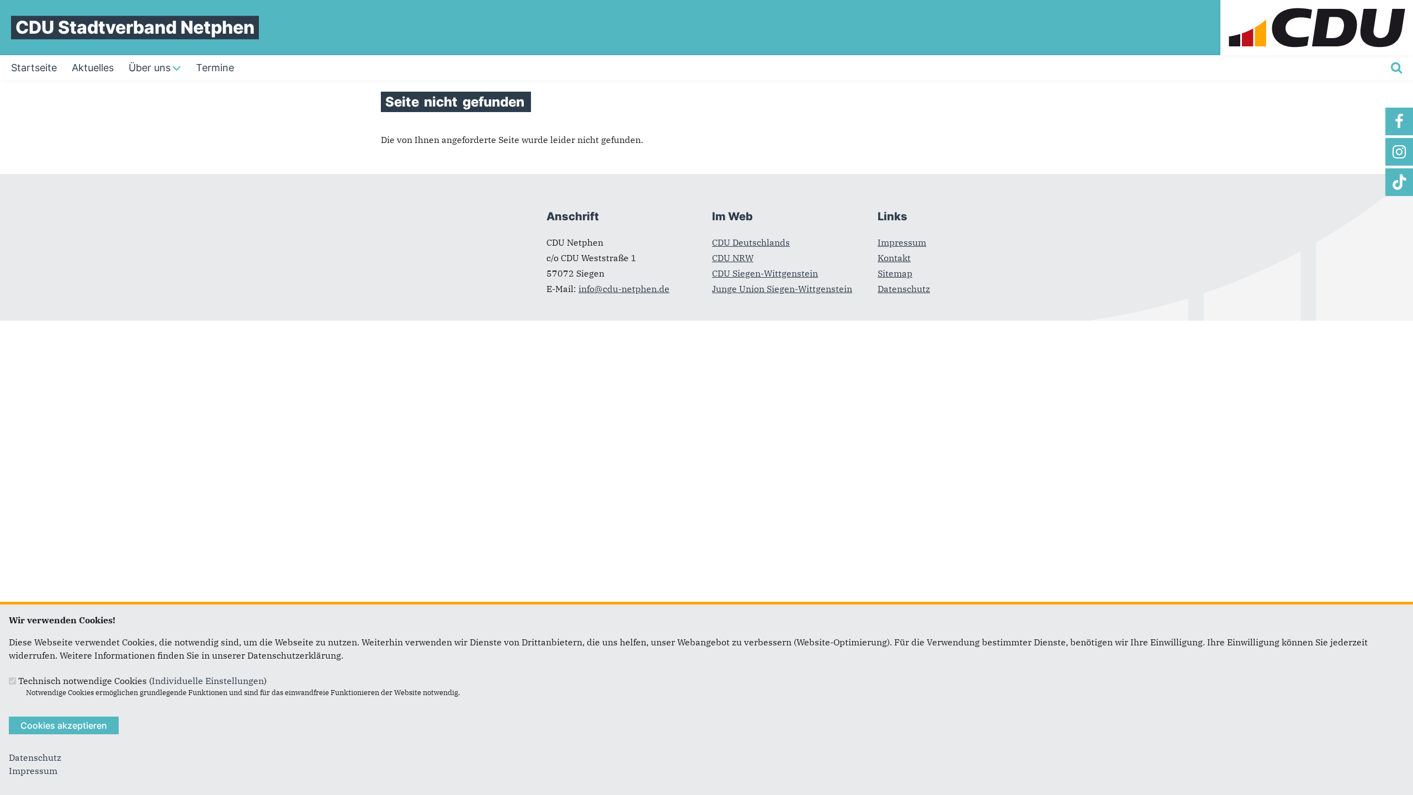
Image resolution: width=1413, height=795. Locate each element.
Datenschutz (904, 288)
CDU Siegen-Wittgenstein (765, 273)
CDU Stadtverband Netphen (134, 27)
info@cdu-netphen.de (624, 288)
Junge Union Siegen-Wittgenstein (782, 288)
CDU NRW (732, 257)
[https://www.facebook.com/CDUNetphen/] (1399, 121)
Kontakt (894, 257)
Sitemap (895, 273)
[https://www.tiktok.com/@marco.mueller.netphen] (1399, 182)
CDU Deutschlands (751, 242)
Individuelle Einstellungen (208, 680)
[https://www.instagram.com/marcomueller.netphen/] (1399, 152)
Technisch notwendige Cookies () (142, 680)
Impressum (902, 242)
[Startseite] (1316, 6)
